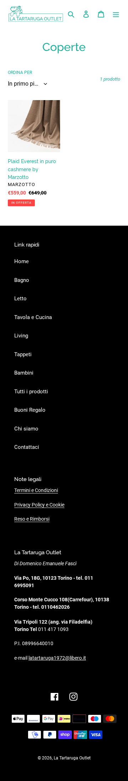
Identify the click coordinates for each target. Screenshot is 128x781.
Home (21, 261)
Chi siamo (26, 429)
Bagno (21, 280)
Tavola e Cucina (33, 317)
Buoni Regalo (30, 410)
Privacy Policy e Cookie (39, 505)
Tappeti (23, 354)
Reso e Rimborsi (31, 519)
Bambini (23, 373)
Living (21, 335)
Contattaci (26, 447)
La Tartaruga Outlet (72, 758)
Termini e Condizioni (36, 490)
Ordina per (20, 72)
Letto (20, 298)
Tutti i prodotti (31, 391)
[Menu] (115, 14)
